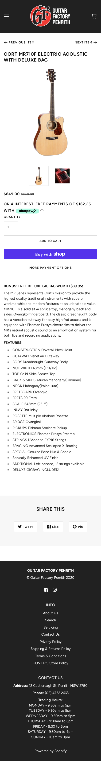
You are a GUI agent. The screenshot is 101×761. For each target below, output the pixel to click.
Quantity (11, 217)
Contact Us (50, 634)
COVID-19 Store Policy (50, 663)
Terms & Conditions (50, 656)
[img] (46, 589)
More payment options (50, 267)
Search (50, 620)
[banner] (49, 16)
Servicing (50, 627)
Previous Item (22, 42)
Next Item (83, 42)
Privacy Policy (51, 642)
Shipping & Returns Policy (51, 649)
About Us (50, 613)
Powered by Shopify (51, 751)
